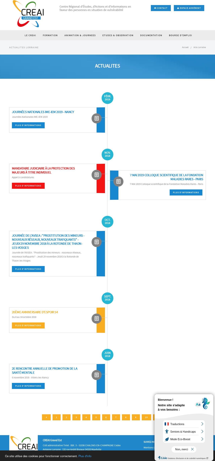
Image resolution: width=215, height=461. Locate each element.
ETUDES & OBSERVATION (118, 35)
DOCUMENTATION (151, 35)
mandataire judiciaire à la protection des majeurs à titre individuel (43, 170)
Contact (161, 8)
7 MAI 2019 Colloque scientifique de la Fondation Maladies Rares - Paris (166, 177)
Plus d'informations (28, 125)
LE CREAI (30, 35)
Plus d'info (84, 456)
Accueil (185, 47)
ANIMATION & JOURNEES (80, 35)
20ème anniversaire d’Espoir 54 (35, 312)
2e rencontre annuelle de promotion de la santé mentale (44, 370)
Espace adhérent (190, 8)
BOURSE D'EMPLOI (180, 35)
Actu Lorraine (200, 47)
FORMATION (50, 35)
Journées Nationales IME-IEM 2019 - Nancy (43, 112)
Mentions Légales (153, 447)
